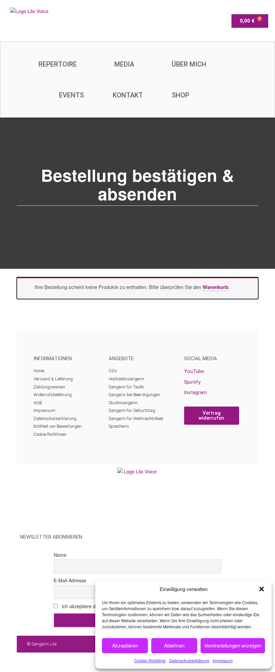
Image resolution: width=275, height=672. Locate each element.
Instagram (195, 392)
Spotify (192, 382)
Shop (180, 95)
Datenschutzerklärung (189, 660)
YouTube (194, 371)
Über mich (189, 64)
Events (71, 95)
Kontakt (128, 95)
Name (60, 554)
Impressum (223, 660)
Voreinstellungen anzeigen (232, 645)
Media (124, 64)
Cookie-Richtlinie (150, 660)
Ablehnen (174, 645)
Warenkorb (215, 287)
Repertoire (58, 64)
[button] (261, 589)
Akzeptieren (125, 645)
